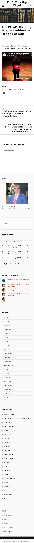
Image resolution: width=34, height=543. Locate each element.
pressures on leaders (9, 478)
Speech (6, 482)
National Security (9, 458)
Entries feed (7, 523)
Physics (6, 474)
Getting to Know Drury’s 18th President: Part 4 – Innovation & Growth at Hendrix (17, 241)
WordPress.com (8, 531)
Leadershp (6, 446)
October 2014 (7, 361)
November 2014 (8, 357)
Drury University (8, 426)
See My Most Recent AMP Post (11, 264)
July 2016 (6, 317)
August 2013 (7, 393)
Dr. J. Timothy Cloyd (17, 4)
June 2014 (6, 369)
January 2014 (7, 381)
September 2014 (8, 365)
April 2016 (7, 325)
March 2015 (7, 345)
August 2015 (7, 333)
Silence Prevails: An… (12, 298)
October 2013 (7, 389)
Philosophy (7, 470)
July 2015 (6, 337)
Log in (5, 519)
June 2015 (6, 341)
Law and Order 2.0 (9, 442)
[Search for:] (17, 223)
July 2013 (6, 397)
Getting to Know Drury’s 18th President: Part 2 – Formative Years (17, 253)
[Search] (29, 6)
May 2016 (6, 321)
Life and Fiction (8, 454)
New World (7, 462)
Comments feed (8, 527)
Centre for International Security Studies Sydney (17, 418)
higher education (9, 438)
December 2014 (8, 353)
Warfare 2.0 (7, 498)
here (16, 209)
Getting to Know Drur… (13, 284)
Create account (8, 515)
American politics (9, 414)
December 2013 (8, 385)
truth (5, 490)
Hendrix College (8, 434)
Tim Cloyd (20, 40)
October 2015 (7, 329)
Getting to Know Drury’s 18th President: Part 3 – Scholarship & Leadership (17, 247)
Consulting (7, 422)
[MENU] (3, 6)
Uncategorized (8, 494)
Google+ (27, 209)
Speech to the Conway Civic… (22, 279)
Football (6, 430)
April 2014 (7, 377)
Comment (25, 162)
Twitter (6, 211)
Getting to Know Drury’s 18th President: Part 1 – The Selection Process (17, 259)
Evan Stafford (10, 279)
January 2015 (7, 349)
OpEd (5, 466)
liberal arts (7, 450)
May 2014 (6, 373)
